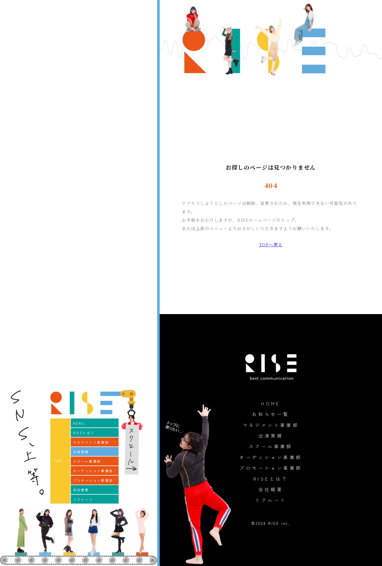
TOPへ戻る (271, 244)
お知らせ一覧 (270, 414)
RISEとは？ (270, 478)
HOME (270, 403)
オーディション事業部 (270, 457)
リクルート (270, 500)
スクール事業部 (271, 446)
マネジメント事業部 (271, 425)
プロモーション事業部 (270, 467)
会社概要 (271, 489)
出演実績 (271, 435)
